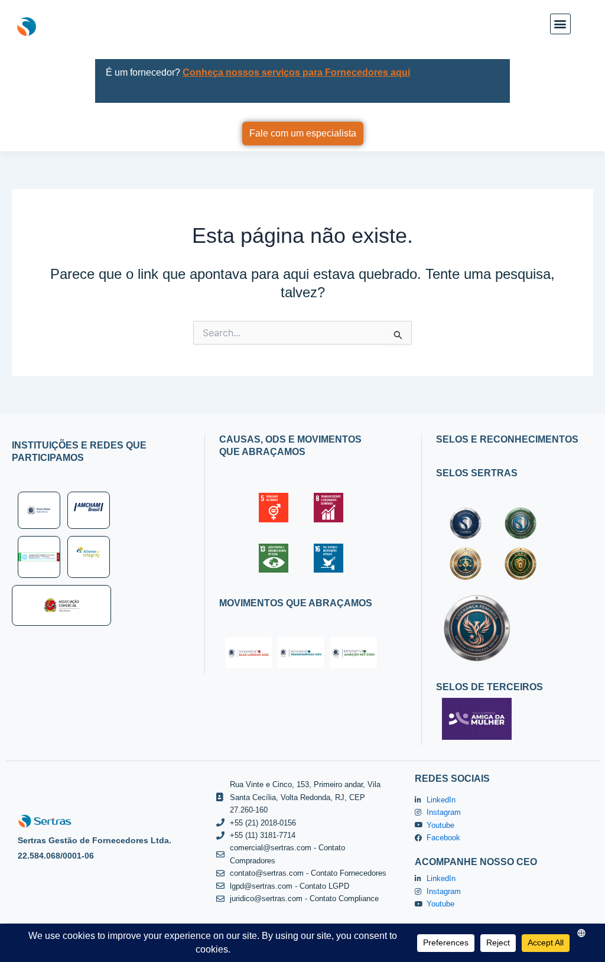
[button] (560, 24)
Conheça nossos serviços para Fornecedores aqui (296, 72)
